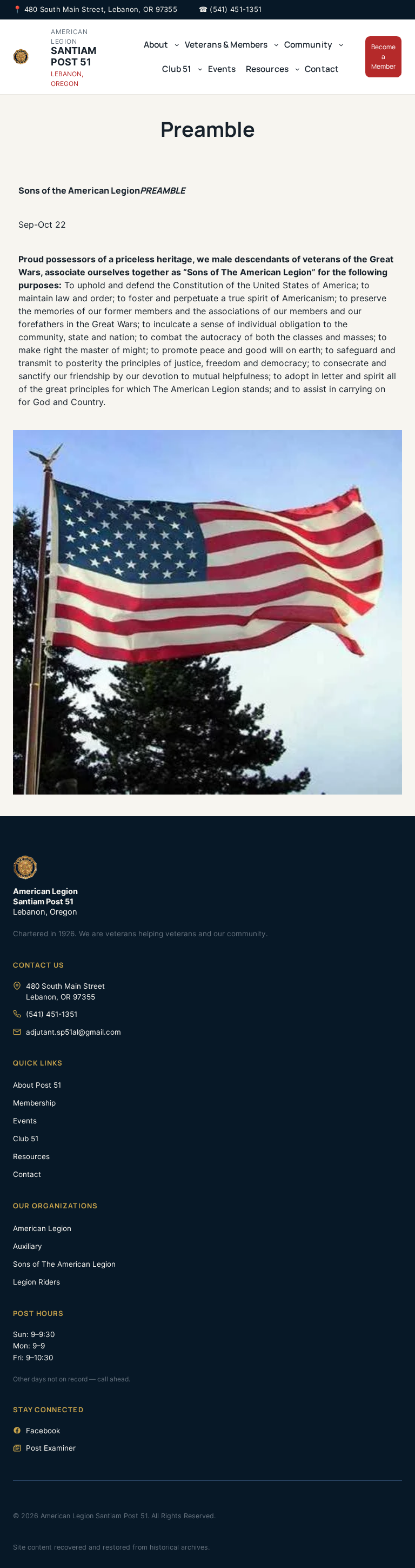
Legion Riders (36, 1282)
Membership (34, 1103)
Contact (27, 1174)
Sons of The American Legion (64, 1264)
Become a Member (383, 56)
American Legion (42, 1228)
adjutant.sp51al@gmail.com (73, 1032)
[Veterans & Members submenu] (276, 44)
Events (25, 1120)
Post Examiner (51, 1448)
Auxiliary (27, 1246)
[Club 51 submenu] (200, 69)
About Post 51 (37, 1085)
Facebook (43, 1430)
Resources (31, 1156)
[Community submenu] (341, 44)
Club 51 (25, 1138)
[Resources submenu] (297, 69)
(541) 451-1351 (236, 9)
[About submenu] (177, 44)
